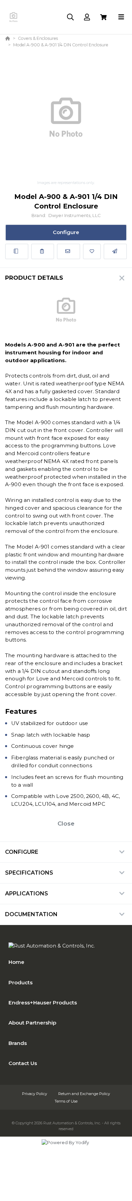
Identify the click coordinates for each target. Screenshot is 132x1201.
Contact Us (22, 1063)
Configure (66, 232)
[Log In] (87, 17)
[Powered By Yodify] (66, 1148)
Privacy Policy (35, 1093)
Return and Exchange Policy (84, 1093)
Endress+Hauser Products (42, 1002)
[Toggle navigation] (121, 17)
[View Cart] (103, 17)
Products (20, 982)
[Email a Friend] (115, 251)
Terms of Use (66, 1101)
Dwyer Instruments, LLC (74, 215)
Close (66, 823)
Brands (17, 1043)
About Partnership (32, 1022)
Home (16, 962)
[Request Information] (68, 251)
